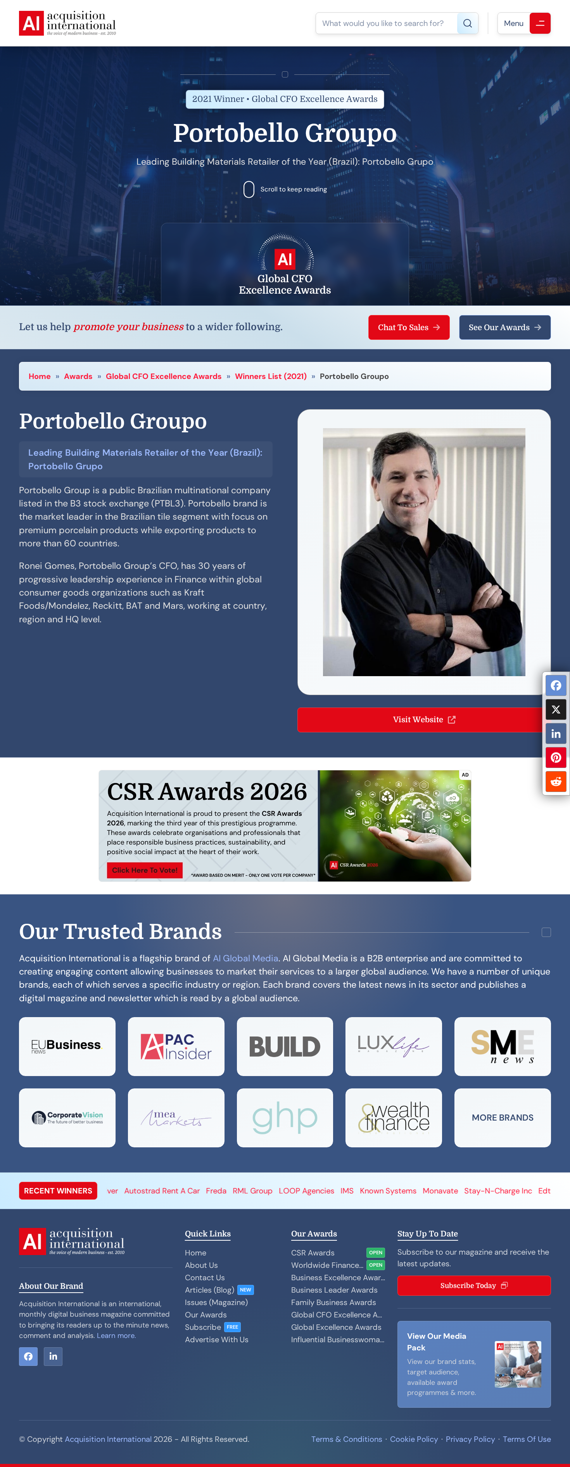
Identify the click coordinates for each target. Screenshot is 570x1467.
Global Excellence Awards (336, 1327)
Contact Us (205, 1277)
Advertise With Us (217, 1339)
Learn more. (116, 1335)
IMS (243, 1191)
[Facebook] (556, 685)
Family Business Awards (333, 1302)
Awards (78, 376)
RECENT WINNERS (58, 1191)
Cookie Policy (414, 1439)
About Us (201, 1265)
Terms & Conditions (346, 1439)
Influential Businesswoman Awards (338, 1339)
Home (40, 376)
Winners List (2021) (271, 376)
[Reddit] (556, 781)
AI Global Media (245, 958)
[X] (556, 709)
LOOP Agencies (202, 1191)
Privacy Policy (470, 1439)
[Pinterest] (556, 757)
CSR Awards (313, 1253)
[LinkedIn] (556, 733)
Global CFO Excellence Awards (164, 376)
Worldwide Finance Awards (327, 1265)
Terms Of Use (527, 1439)
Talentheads (491, 1191)
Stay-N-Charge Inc (394, 1191)
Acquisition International (108, 1439)
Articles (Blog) (209, 1290)
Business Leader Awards (334, 1290)
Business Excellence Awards (338, 1277)
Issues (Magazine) (216, 1302)
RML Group (149, 1191)
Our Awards (206, 1315)
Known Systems (284, 1191)
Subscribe (203, 1327)
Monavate (336, 1191)
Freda (112, 1191)
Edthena (449, 1191)
